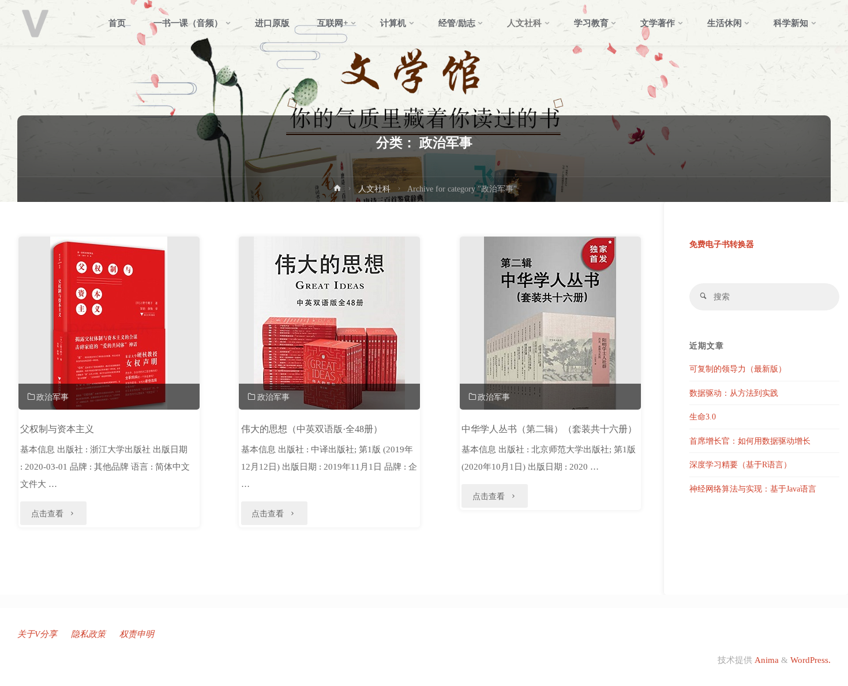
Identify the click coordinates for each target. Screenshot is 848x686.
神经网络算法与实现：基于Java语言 (752, 489)
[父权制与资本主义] (109, 329)
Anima (765, 660)
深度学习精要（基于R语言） (740, 464)
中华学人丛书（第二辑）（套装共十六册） (549, 429)
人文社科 (374, 189)
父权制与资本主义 (57, 429)
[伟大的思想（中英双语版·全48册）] (329, 337)
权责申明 (136, 634)
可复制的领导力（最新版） (737, 369)
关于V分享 (37, 634)
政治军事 (52, 397)
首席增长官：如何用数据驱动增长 (750, 441)
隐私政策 (88, 634)
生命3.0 (702, 417)
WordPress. (810, 660)
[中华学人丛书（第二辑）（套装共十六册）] (550, 337)
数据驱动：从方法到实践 (733, 393)
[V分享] (35, 23)
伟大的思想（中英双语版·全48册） (311, 429)
